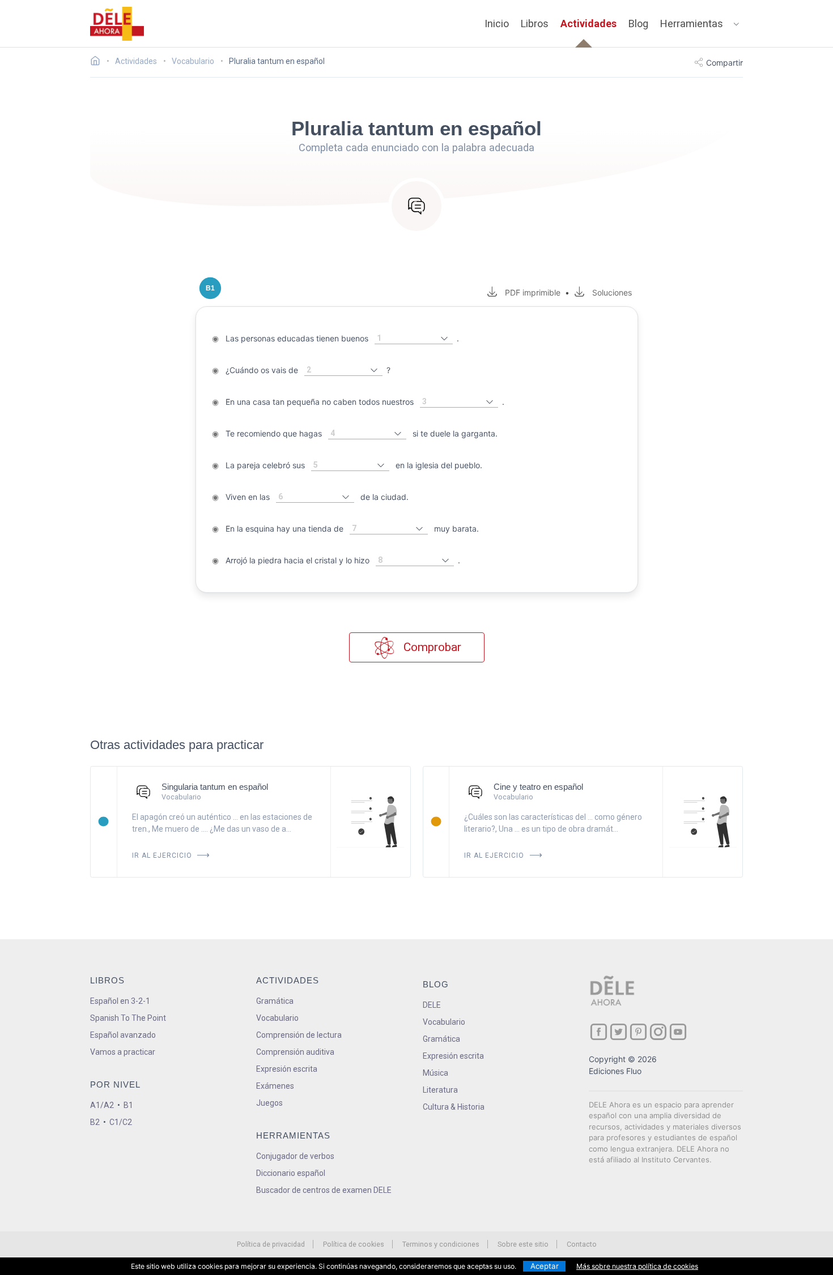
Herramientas (691, 23)
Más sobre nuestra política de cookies (637, 1266)
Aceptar (544, 1265)
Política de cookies (353, 1244)
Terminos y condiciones (440, 1244)
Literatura (440, 1089)
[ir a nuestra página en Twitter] (618, 1032)
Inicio (496, 23)
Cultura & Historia (453, 1106)
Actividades (588, 23)
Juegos (269, 1102)
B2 (95, 1122)
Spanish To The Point (128, 1017)
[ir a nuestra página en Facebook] (599, 1032)
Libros (535, 23)
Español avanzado (123, 1034)
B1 (128, 1105)
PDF (530, 292)
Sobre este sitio (523, 1244)
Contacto (582, 1244)
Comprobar (431, 647)
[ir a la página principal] (117, 24)
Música (435, 1072)
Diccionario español (290, 1173)
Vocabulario (277, 1017)
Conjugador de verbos (295, 1156)
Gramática (275, 1001)
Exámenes (275, 1085)
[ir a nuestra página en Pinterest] (638, 1032)
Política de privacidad (271, 1244)
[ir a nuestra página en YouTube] (678, 1032)
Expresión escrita (286, 1068)
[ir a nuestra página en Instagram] (658, 1032)
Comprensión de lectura (299, 1034)
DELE (432, 1004)
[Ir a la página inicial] (98, 62)
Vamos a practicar (122, 1051)
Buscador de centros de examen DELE (324, 1190)
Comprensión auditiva (295, 1051)
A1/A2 (102, 1105)
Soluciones (612, 292)
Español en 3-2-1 (120, 1001)
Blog (638, 23)
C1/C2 (120, 1122)
